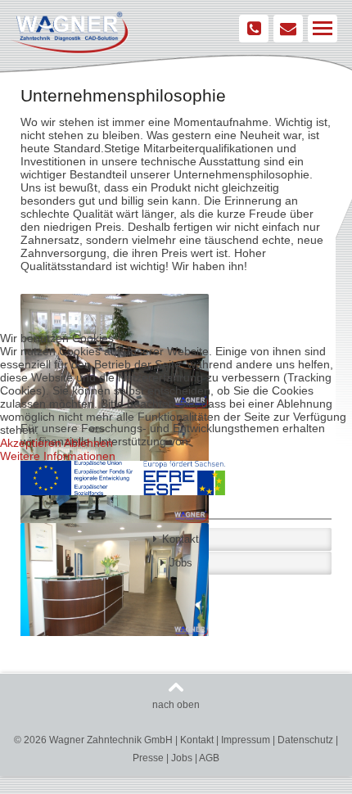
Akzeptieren (30, 442)
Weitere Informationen (57, 455)
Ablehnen (88, 442)
